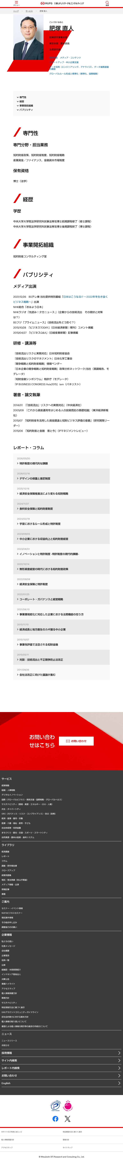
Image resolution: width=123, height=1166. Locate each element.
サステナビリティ (9, 1003)
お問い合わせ (9, 1075)
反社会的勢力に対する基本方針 (15, 1017)
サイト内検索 (9, 1060)
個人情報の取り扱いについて (14, 1021)
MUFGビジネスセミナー (12, 913)
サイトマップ (67, 1147)
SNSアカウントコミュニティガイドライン (20, 1012)
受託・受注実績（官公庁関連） (15, 880)
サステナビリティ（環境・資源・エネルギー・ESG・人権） (27, 804)
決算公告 (5, 979)
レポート (5, 856)
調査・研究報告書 (9, 866)
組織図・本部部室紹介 (11, 969)
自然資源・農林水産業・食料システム (18, 837)
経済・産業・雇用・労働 (12, 818)
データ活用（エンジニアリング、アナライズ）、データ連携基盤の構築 (79, 68)
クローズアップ (8, 870)
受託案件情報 (7, 917)
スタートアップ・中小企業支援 (63, 62)
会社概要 (5, 951)
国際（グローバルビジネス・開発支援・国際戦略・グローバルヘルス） (32, 799)
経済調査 (5, 851)
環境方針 (5, 998)
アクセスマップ (8, 988)
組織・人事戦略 (8, 790)
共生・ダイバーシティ (11, 809)
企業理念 (5, 955)
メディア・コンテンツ (70, 58)
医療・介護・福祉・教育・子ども (16, 823)
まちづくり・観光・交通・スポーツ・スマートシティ (25, 833)
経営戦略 (5, 785)
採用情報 (7, 1052)
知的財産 (53, 58)
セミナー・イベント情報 (12, 908)
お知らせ (5, 1045)
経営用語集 (6, 875)
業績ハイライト (8, 984)
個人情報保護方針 (9, 993)
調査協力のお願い (9, 927)
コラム (4, 861)
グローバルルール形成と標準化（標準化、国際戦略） (74, 74)
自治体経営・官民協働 (11, 828)
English (6, 1083)
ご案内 (5, 901)
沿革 (3, 965)
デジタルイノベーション (12, 795)
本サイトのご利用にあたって (11, 1132)
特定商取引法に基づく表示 (13, 1007)
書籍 (3, 894)
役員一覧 (5, 960)
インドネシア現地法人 (11, 974)
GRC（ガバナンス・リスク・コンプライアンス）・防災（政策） (29, 814)
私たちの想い (7, 941)
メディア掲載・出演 (10, 884)
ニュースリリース (9, 1040)
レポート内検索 (11, 1067)
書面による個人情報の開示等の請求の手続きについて (25, 1026)
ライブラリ (8, 844)
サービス (29, 11)
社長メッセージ (8, 946)
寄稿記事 (5, 889)
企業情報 (7, 934)
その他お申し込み (9, 922)
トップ (16, 11)
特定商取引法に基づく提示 (72, 1132)
